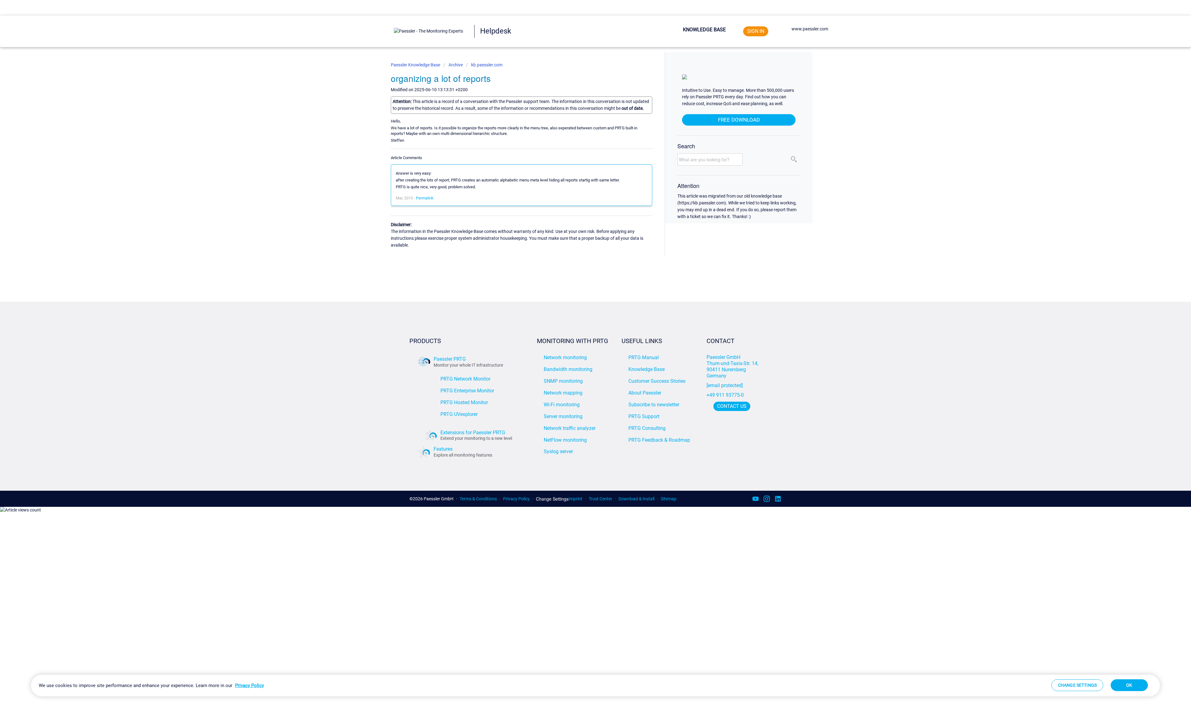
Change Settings (552, 499)
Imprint (575, 498)
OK (1129, 685)
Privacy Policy (516, 498)
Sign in (755, 31)
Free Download (739, 120)
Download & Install (636, 498)
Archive (455, 64)
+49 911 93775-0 (725, 395)
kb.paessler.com (486, 64)
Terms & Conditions (478, 498)
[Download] (584, 276)
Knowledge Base (704, 30)
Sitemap (668, 498)
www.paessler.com (810, 28)
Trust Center (600, 498)
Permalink (425, 198)
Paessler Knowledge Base (416, 64)
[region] (595, 685)
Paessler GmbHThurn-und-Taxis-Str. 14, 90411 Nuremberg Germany (733, 366)
